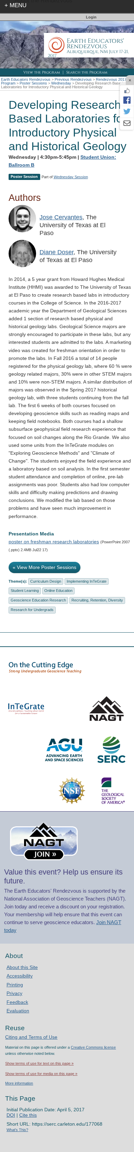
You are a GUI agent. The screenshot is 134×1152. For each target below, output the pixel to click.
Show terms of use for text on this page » (39, 1063)
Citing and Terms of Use (31, 1037)
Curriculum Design (45, 581)
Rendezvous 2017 (111, 79)
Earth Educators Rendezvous (26, 79)
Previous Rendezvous (73, 79)
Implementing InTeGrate (87, 581)
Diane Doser (57, 252)
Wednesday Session (71, 177)
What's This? (17, 1130)
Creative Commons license (93, 1047)
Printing (15, 984)
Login (91, 17)
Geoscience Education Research (38, 600)
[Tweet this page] (127, 112)
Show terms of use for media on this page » (41, 1074)
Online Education (58, 590)
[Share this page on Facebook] (127, 100)
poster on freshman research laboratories (54, 541)
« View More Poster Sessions (44, 567)
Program (8, 83)
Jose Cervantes (61, 217)
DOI (11, 1115)
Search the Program (86, 72)
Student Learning (25, 590)
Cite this (28, 1115)
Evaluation (18, 1010)
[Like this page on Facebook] (127, 90)
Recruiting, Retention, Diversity (97, 600)
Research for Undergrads (32, 610)
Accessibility (20, 976)
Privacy (14, 993)
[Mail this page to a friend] (127, 124)
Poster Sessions (33, 83)
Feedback (17, 1002)
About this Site (22, 967)
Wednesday (61, 83)
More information (19, 1083)
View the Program (41, 72)
